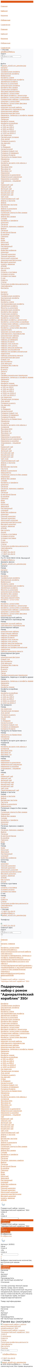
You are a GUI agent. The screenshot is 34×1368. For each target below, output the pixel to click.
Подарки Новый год (9, 151)
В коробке (5, 234)
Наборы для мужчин (9, 344)
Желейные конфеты (9, 82)
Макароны (5, 159)
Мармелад (5, 173)
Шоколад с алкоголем (10, 101)
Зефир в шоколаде (9, 209)
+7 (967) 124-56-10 (8, 911)
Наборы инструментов (10, 350)
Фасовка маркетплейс (10, 91)
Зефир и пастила (8, 201)
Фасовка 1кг (6, 169)
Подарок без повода (9, 365)
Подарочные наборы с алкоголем (15, 99)
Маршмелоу (6, 211)
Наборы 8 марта (7, 342)
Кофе (3, 240)
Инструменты (6, 361)
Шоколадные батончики (11, 260)
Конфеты (4, 70)
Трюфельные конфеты (10, 72)
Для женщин (6, 363)
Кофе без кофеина (8, 250)
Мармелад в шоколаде (10, 175)
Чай (2, 183)
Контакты (5, 550)
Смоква (4, 219)
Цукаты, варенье (8, 264)
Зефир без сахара (8, 217)
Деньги (4, 371)
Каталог (4, 292)
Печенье (4, 225)
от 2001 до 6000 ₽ (8, 133)
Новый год (5, 359)
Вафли (3, 228)
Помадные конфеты (9, 90)
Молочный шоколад (9, 258)
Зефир (3, 203)
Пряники (4, 236)
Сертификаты (6, 286)
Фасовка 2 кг (6, 171)
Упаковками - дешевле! (11, 181)
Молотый (5, 242)
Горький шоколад (8, 254)
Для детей (5, 139)
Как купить (5, 530)
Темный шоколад (8, 256)
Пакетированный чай (10, 199)
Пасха (3, 373)
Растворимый (6, 246)
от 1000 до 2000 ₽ (8, 131)
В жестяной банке (8, 232)
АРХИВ (4, 266)
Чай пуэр (4, 197)
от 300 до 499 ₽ (7, 127)
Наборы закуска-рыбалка (11, 348)
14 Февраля (6, 147)
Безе (3, 238)
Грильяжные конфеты (10, 74)
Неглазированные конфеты (12, 80)
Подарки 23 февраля (10, 153)
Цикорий (4, 248)
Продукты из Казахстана (11, 157)
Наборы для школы (9, 346)
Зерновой (5, 244)
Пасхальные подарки (10, 137)
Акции (3, 532)
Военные (4, 367)
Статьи (4, 282)
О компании (6, 1336)
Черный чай (6, 187)
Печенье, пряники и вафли (12, 226)
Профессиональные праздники (14, 375)
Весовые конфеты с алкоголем (14, 95)
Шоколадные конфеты (10, 86)
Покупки (4, 1348)
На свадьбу (5, 143)
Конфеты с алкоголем (10, 93)
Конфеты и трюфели (9, 221)
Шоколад (5, 223)
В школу (4, 369)
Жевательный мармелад (11, 177)
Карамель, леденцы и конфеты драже (17, 115)
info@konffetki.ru (8, 52)
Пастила (4, 207)
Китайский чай (7, 195)
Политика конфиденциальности (14, 284)
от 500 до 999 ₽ (7, 129)
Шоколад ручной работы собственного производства (13, 108)
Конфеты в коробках (9, 123)
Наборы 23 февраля (9, 340)
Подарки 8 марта (8, 155)
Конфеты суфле (7, 78)
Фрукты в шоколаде (9, 84)
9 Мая (3, 145)
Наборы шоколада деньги (12, 356)
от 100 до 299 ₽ (7, 125)
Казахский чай (7, 185)
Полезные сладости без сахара (14, 213)
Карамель (5, 117)
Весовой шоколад (8, 262)
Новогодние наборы (9, 338)
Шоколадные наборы (10, 111)
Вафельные (6, 76)
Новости (4, 280)
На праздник (6, 135)
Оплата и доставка (9, 534)
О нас (3, 540)
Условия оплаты (8, 274)
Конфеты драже (7, 121)
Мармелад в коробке (10, 179)
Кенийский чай (7, 193)
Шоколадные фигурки (10, 113)
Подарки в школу (8, 141)
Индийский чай (7, 191)
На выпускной (7, 149)
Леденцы (5, 119)
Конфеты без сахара (9, 88)
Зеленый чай (6, 189)
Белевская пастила (9, 205)
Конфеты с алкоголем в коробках (15, 97)
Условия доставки (8, 276)
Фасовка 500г (6, 167)
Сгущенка (5, 161)
